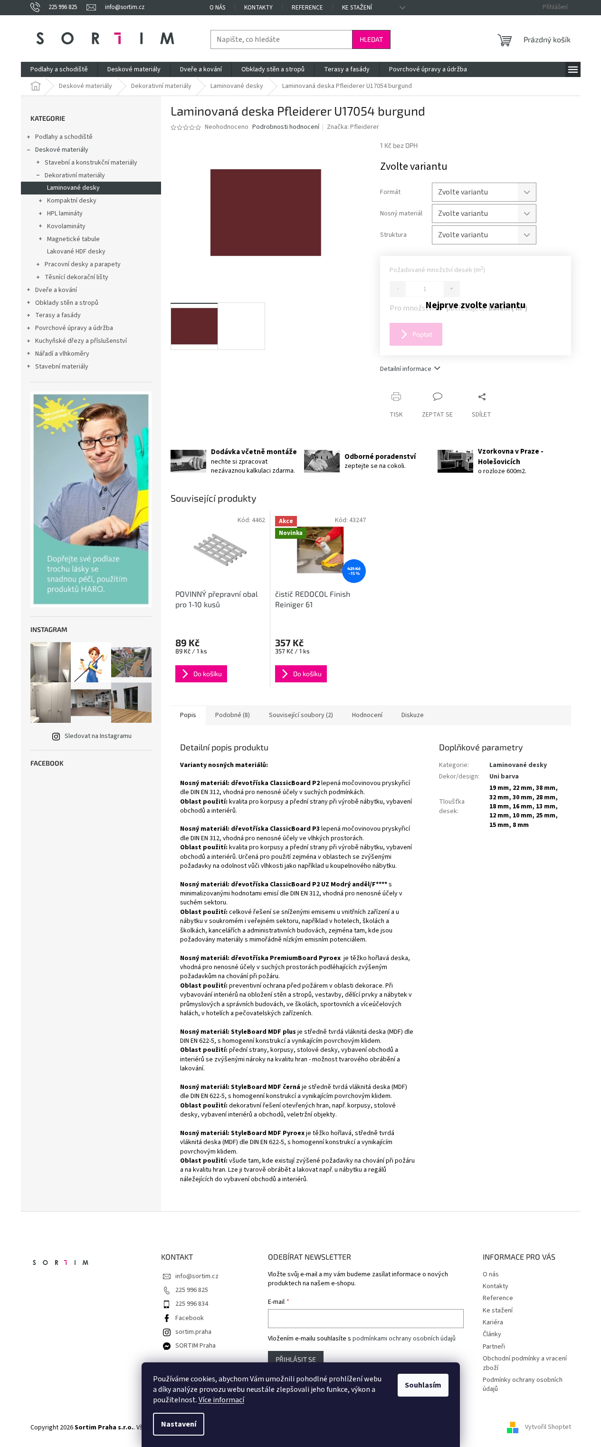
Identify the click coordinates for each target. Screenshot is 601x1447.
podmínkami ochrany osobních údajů (404, 1338)
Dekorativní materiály (75, 175)
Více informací (221, 1400)
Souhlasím (423, 1385)
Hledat (371, 39)
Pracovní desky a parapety (83, 264)
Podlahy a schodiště (64, 137)
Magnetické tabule (73, 239)
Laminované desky (73, 188)
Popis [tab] (188, 715)
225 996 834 (191, 1304)
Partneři (494, 1346)
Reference (307, 7)
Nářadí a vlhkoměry (62, 354)
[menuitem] (59, 69)
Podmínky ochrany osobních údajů (523, 1384)
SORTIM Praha (195, 1345)
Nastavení (178, 1424)
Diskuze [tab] (412, 715)
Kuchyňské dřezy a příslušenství (81, 341)
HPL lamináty (65, 213)
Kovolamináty (66, 226)
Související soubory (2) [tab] (301, 715)
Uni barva (504, 776)
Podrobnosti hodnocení (285, 127)
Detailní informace (405, 369)
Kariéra (493, 1322)
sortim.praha (193, 1332)
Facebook (189, 1318)
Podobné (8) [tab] (232, 715)
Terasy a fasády (58, 315)
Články (492, 1334)
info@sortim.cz (197, 1276)
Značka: (353, 127)
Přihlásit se (296, 1359)
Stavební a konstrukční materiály (91, 162)
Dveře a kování (56, 290)
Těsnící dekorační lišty (76, 277)
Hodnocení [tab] (367, 715)
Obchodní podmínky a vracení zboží (525, 1363)
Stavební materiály (61, 366)
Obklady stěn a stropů (66, 303)
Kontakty (258, 7)
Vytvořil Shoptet (548, 1427)
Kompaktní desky (71, 200)
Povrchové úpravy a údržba (74, 328)
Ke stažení (357, 7)
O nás (217, 7)
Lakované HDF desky (76, 251)
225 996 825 (191, 1290)
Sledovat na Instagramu (98, 736)
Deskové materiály (61, 150)
